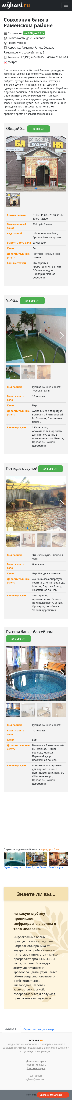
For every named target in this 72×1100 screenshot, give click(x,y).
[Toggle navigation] (66, 5)
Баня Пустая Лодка (36, 867)
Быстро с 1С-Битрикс (51, 1094)
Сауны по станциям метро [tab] (39, 1029)
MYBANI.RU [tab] (11, 1029)
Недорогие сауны (36, 1064)
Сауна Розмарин (12, 867)
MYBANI (36, 1040)
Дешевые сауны (36, 1061)
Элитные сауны (36, 1068)
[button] (36, 188)
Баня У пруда (56, 867)
